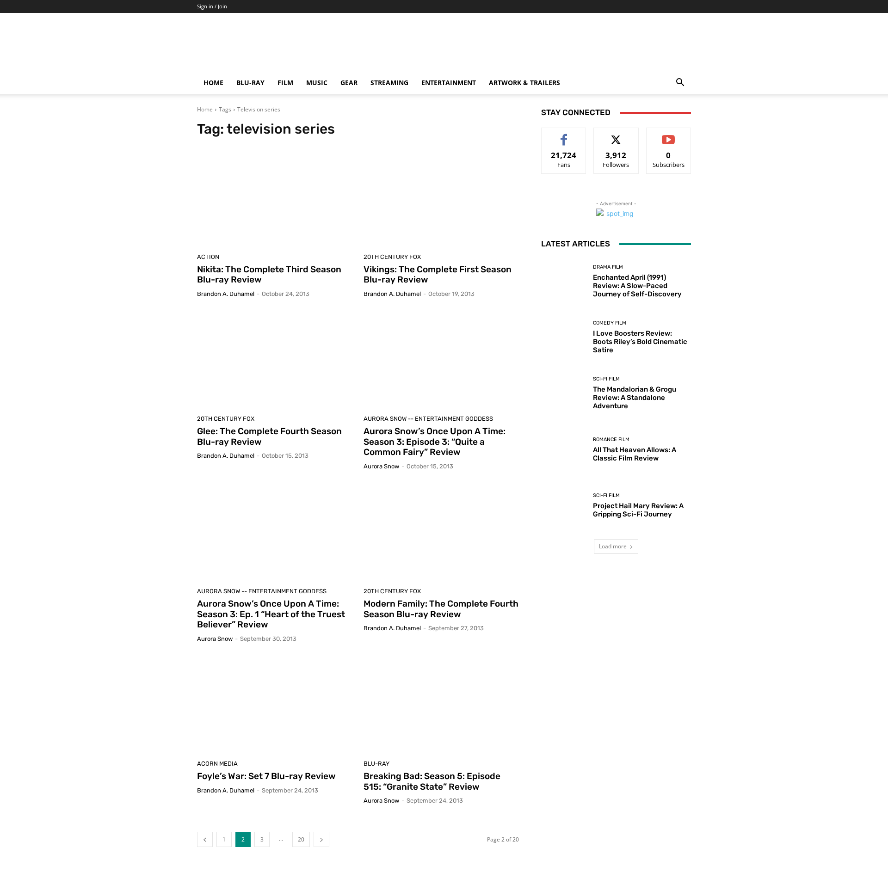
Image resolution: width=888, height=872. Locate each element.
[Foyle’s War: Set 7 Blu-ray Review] (274, 704)
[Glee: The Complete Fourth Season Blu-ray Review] (274, 359)
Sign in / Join (212, 6)
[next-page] (321, 839)
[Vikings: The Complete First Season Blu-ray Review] (441, 198)
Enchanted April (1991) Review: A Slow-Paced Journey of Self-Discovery (637, 285)
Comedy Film (609, 322)
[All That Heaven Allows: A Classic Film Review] (563, 449)
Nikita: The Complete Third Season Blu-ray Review (269, 274)
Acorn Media (217, 764)
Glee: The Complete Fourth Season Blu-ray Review (269, 436)
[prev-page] (205, 839)
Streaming (389, 82)
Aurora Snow (381, 466)
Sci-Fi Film (606, 378)
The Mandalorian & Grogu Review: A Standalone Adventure (634, 397)
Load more (613, 546)
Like (564, 134)
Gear (349, 82)
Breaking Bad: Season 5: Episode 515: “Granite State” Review (432, 781)
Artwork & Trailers (524, 82)
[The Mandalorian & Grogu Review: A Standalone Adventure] (563, 393)
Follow (616, 134)
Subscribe (668, 134)
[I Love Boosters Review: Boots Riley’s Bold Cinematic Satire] (563, 337)
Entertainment (448, 82)
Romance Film (611, 439)
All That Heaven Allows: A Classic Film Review (634, 454)
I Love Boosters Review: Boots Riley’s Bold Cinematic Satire (640, 341)
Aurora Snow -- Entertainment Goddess (428, 419)
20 (301, 839)
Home (213, 82)
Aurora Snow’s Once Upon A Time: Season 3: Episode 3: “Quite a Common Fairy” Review (435, 442)
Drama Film (608, 267)
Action (208, 257)
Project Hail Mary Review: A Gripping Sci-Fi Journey (638, 510)
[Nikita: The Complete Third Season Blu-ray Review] (274, 198)
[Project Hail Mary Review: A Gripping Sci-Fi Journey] (563, 505)
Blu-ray (250, 82)
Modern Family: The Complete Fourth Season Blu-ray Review (441, 609)
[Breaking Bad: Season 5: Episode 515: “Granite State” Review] (441, 704)
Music (316, 82)
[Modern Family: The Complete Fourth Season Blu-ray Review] (441, 532)
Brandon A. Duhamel (225, 293)
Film (285, 82)
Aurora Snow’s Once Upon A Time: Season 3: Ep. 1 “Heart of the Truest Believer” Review (271, 614)
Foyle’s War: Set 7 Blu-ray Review (266, 776)
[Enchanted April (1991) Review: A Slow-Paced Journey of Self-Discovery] (563, 281)
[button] (680, 83)
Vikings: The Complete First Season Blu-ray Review (438, 274)
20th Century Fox (392, 257)
